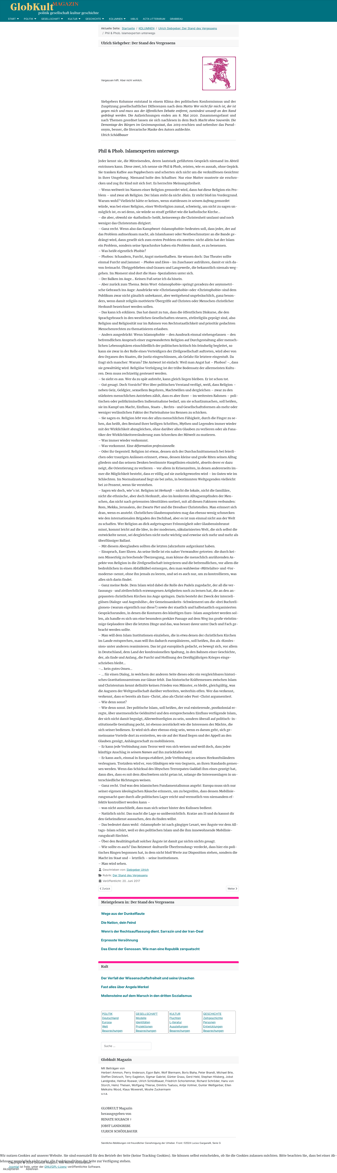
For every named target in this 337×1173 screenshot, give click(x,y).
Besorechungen (112, 1030)
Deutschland (110, 1018)
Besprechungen (146, 1030)
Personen (209, 1022)
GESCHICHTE (93, 18)
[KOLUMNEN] (124, 19)
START (12, 18)
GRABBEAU (176, 18)
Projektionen (144, 1026)
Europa (107, 1022)
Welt (105, 1026)
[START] (17, 19)
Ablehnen (32, 1169)
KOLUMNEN (116, 18)
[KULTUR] (79, 19)
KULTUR (72, 18)
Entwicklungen (213, 1026)
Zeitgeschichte (213, 1018)
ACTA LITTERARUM (154, 18)
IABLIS (134, 18)
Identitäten (143, 1022)
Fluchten (175, 1018)
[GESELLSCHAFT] (61, 19)
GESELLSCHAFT (50, 18)
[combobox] (126, 1046)
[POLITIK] (35, 19)
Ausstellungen (179, 1026)
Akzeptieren (11, 1169)
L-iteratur (176, 1022)
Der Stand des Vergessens (130, 875)
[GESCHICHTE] (102, 19)
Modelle (141, 1018)
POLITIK (28, 18)
